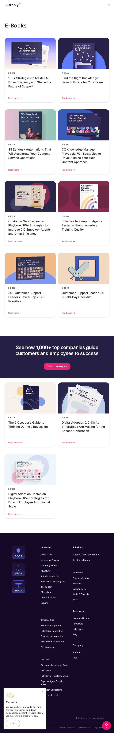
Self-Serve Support (82, 560)
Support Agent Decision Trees (52, 683)
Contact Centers (81, 578)
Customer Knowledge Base (54, 665)
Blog (75, 635)
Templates (78, 624)
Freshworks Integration (52, 636)
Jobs (75, 658)
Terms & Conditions (67, 728)
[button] (106, 725)
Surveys (44, 603)
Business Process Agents (53, 582)
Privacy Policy (84, 728)
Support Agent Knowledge (86, 555)
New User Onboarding (51, 690)
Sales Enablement (49, 695)
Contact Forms (48, 598)
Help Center (78, 629)
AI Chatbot (46, 671)
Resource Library (81, 618)
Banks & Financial (81, 594)
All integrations (48, 647)
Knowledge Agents (50, 576)
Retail (75, 600)
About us (77, 652)
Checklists (46, 592)
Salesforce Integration (52, 631)
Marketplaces (79, 589)
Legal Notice (99, 728)
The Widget (46, 587)
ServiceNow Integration (52, 642)
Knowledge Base (49, 566)
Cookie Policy (30, 716)
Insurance (77, 584)
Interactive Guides (50, 560)
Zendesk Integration (51, 626)
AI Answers (46, 571)
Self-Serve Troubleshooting (54, 676)
